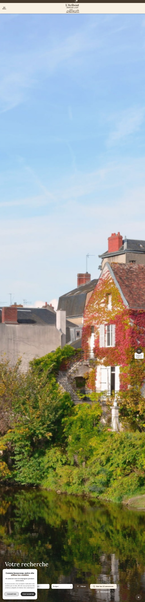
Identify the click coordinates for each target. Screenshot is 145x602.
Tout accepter (28, 594)
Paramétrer (11, 594)
